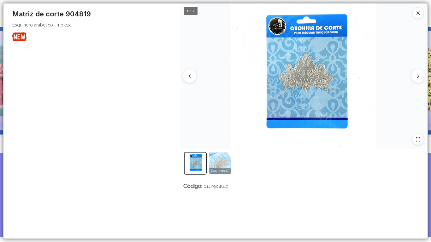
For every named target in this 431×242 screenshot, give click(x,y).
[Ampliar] (418, 139)
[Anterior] (190, 76)
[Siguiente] (418, 76)
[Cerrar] (418, 13)
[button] (195, 163)
